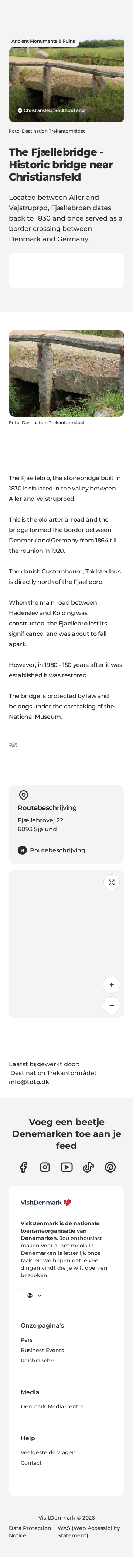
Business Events (42, 1350)
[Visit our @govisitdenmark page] (88, 1167)
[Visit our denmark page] (23, 1167)
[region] (66, 944)
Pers (27, 1339)
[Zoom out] (111, 1005)
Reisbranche (37, 1360)
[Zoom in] (111, 985)
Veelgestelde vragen (48, 1452)
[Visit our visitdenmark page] (66, 1167)
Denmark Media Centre (52, 1406)
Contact (31, 1463)
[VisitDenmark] (46, 1202)
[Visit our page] (44, 1167)
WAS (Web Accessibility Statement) (89, 1532)
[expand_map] (111, 882)
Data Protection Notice (30, 1532)
